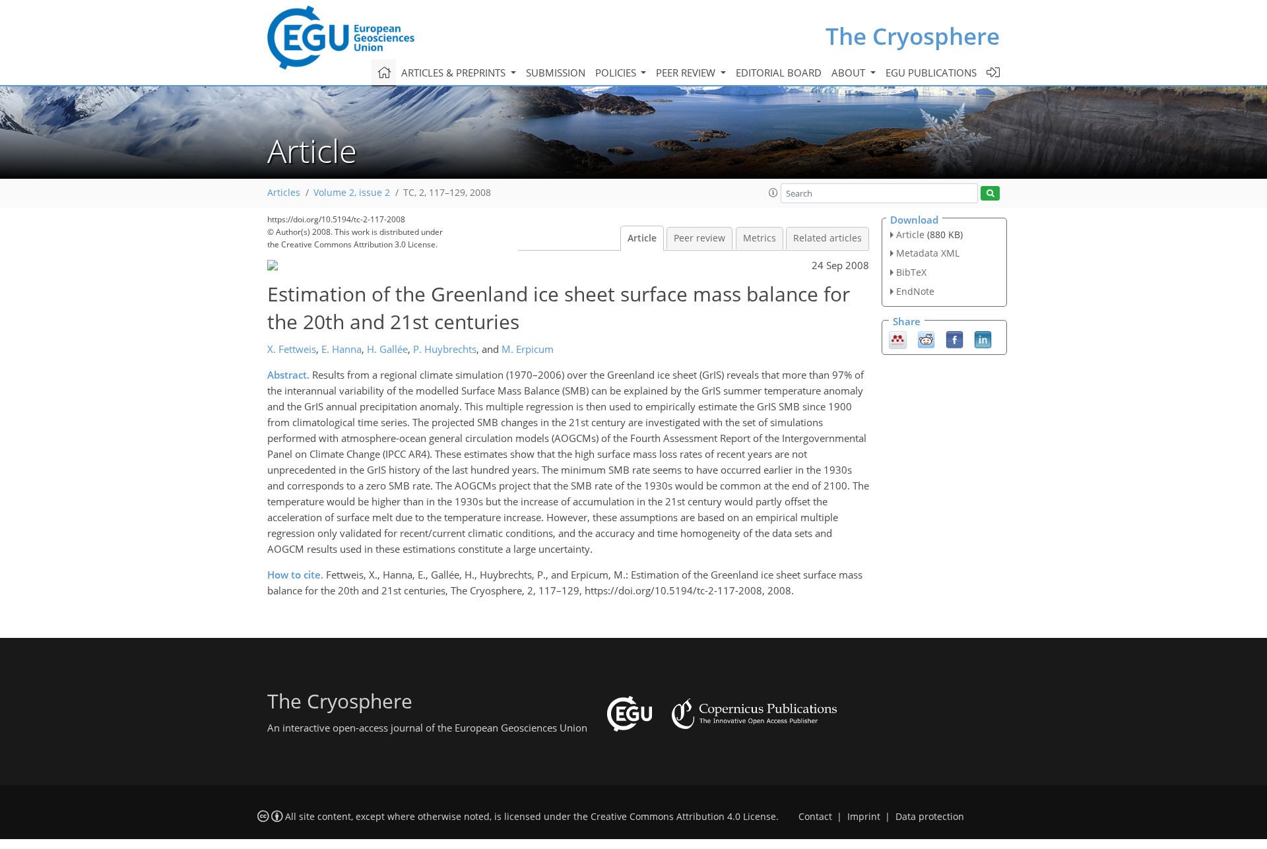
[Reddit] (926, 338)
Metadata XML (927, 253)
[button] (773, 193)
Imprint (863, 817)
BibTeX (911, 272)
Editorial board (779, 72)
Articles (283, 193)
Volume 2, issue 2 (351, 193)
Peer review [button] (687, 72)
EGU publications (931, 72)
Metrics (759, 238)
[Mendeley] (898, 338)
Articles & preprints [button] (454, 72)
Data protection (929, 817)
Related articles (827, 238)
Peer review (699, 238)
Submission (555, 72)
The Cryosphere (913, 35)
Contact (815, 817)
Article (642, 238)
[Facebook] (954, 338)
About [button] (849, 72)
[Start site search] (990, 193)
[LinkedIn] (983, 338)
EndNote (915, 291)
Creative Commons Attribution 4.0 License (683, 817)
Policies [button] (617, 72)
